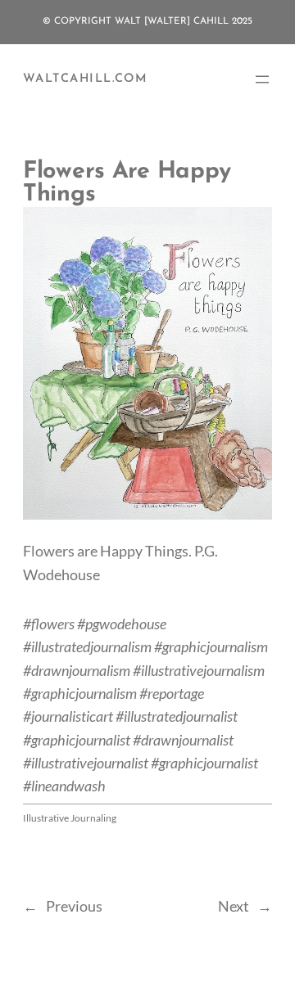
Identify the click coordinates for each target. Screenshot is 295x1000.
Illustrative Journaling (69, 818)
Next (233, 906)
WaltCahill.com (85, 79)
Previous (74, 906)
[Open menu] (262, 79)
